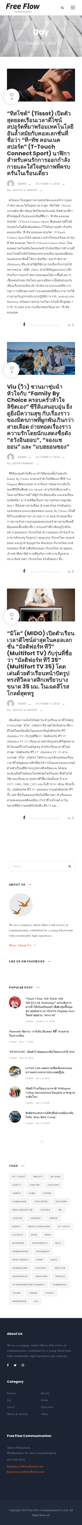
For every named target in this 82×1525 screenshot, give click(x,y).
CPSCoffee (41, 1201)
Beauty (45, 1393)
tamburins (59, 1284)
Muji (58, 1243)
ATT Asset (18, 1176)
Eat (9, 1400)
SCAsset (41, 1268)
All (9, 190)
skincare (41, 1276)
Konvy (16, 1226)
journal (35, 1218)
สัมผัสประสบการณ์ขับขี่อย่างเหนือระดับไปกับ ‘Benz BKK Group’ (49, 1115)
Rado (54, 1259)
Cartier (34, 1184)
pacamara (42, 1251)
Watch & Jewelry (25, 190)
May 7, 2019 (26, 1041)
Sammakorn (20, 1268)
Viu (36, 1301)
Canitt (16, 1184)
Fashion (12, 1393)
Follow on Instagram (44, 1148)
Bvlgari (56, 1176)
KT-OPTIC (64, 1226)
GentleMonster (22, 1209)
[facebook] (8, 1365)
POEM (39, 1259)
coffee (47, 1193)
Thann (16, 1292)
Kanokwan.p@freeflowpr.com (25, 1472)
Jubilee (53, 1218)
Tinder (33, 1292)
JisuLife (17, 1218)
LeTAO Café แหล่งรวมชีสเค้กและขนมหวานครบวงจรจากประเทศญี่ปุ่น (48, 1070)
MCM (34, 1234)
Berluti (38, 1176)
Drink (44, 1400)
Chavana (53, 1184)
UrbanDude (19, 1301)
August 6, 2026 (45, 1021)
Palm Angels (20, 1259)
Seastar (60, 1268)
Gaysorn (61, 1201)
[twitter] (15, 1365)
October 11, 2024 (48, 183)
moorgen (18, 1243)
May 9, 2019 (26, 1058)
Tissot (49, 1292)
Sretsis (60, 1276)
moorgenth (39, 1243)
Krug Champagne (39, 1226)
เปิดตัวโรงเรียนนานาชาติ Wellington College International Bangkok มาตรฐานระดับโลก (50, 1092)
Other (44, 1414)
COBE (32, 1193)
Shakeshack (20, 1276)
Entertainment (23, 463)
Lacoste (17, 1234)
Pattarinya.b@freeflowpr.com (25, 1466)
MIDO (48, 1234)
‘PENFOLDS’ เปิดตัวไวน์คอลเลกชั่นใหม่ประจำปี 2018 (41, 1052)
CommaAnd (19, 1201)
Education (47, 1407)
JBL (60, 1209)
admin (22, 183)
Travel (11, 1407)
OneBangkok (20, 1251)
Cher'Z (16, 1193)
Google (45, 1209)
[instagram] (22, 1365)
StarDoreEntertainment (28, 1284)
